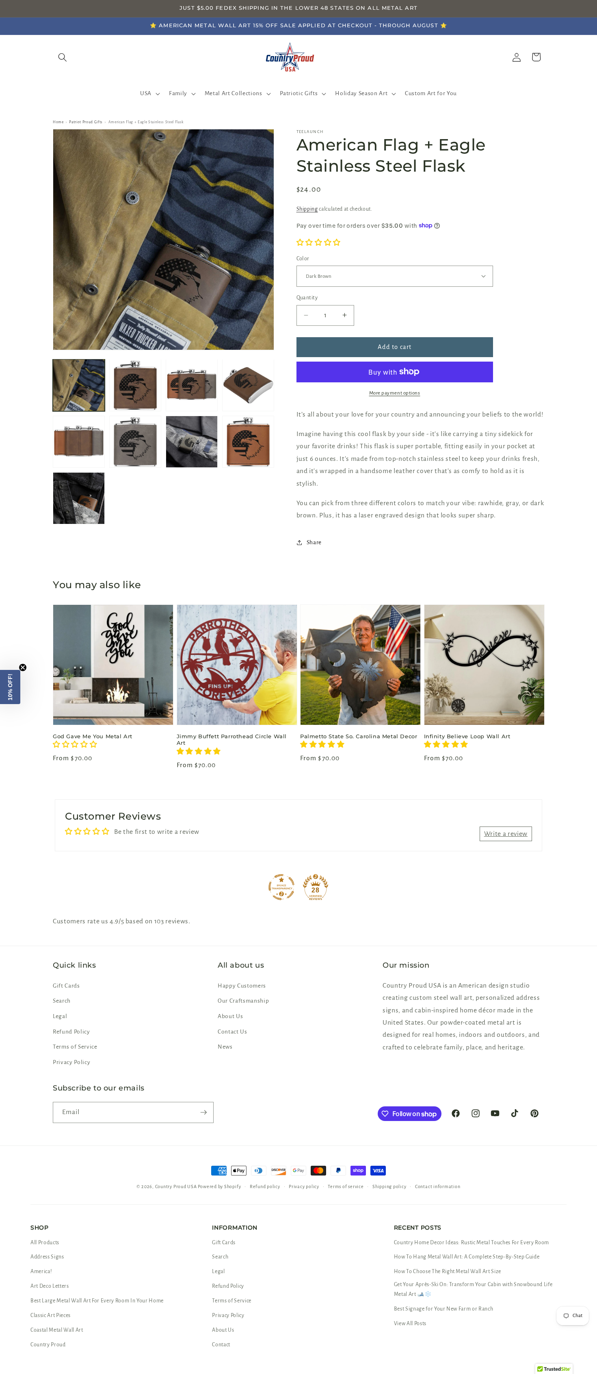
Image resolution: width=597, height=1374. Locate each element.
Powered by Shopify (219, 1186)
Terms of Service (75, 1047)
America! (41, 1271)
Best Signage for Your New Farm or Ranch (443, 1309)
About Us (230, 1016)
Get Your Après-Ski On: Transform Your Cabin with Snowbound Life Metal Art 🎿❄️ (473, 1289)
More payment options (394, 393)
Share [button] (314, 542)
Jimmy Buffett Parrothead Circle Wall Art (232, 739)
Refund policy (265, 1186)
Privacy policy (304, 1186)
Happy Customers (242, 986)
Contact (221, 1345)
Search (62, 1001)
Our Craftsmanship (243, 1001)
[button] (149, 93)
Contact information (438, 1186)
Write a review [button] (506, 833)
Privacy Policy (71, 1062)
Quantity (307, 298)
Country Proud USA (176, 1186)
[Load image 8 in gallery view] (248, 442)
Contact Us (232, 1032)
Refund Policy (71, 1032)
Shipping (307, 209)
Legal (60, 1016)
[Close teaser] (23, 667)
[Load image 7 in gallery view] (192, 442)
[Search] (62, 57)
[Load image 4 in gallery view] (248, 385)
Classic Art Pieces (50, 1315)
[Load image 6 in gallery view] (135, 442)
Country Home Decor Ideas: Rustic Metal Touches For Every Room (471, 1242)
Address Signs (47, 1257)
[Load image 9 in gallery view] (79, 498)
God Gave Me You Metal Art (92, 736)
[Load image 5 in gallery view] (79, 442)
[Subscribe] (203, 1112)
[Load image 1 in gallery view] (79, 385)
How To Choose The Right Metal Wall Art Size (447, 1271)
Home (58, 122)
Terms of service (345, 1186)
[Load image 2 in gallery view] (135, 385)
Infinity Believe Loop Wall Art (467, 736)
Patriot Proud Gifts (86, 122)
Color (302, 258)
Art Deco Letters (49, 1286)
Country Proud (48, 1345)
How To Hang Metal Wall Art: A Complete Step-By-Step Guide (467, 1257)
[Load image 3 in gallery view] (192, 385)
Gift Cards (66, 986)
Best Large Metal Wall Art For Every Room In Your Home (97, 1301)
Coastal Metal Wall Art (56, 1330)
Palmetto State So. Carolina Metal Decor (358, 736)
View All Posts (410, 1323)
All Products (44, 1242)
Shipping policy (389, 1186)
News (225, 1047)
